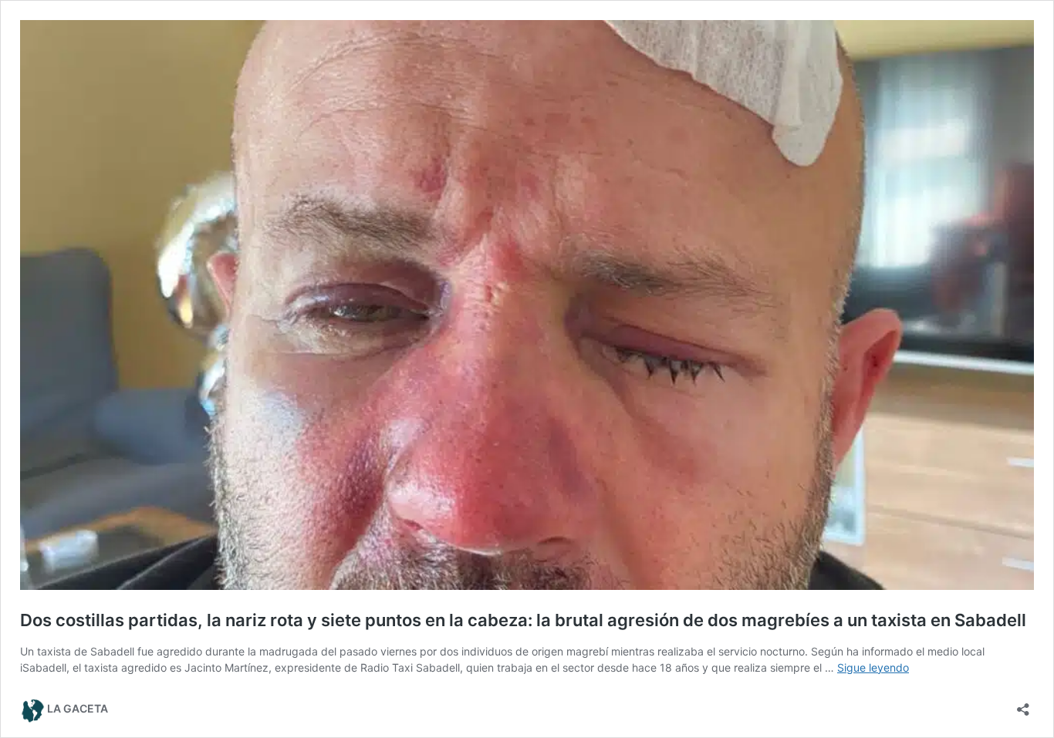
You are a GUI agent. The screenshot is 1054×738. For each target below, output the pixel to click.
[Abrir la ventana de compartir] (1023, 704)
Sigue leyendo (873, 667)
